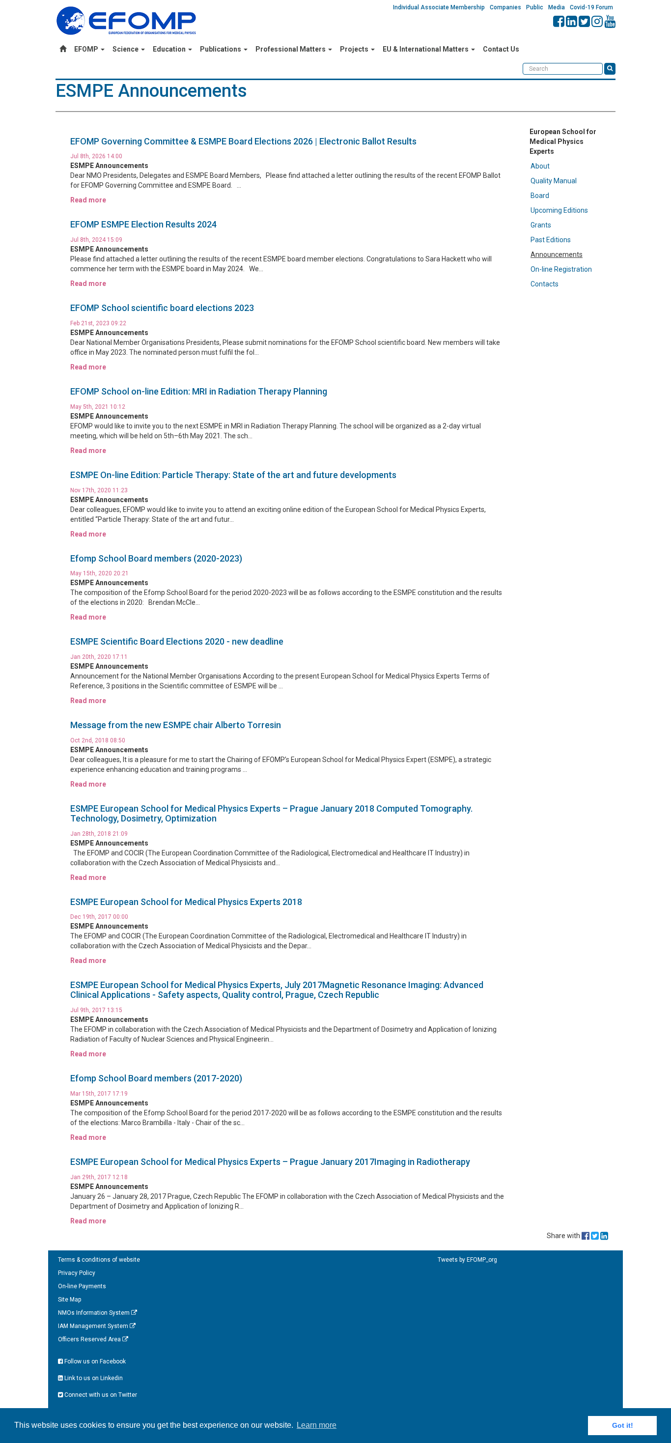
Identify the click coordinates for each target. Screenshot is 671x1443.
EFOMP (87, 49)
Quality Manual (554, 181)
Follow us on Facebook (94, 1361)
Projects (355, 49)
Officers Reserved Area (90, 1339)
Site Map (69, 1299)
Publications (221, 49)
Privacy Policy (76, 1273)
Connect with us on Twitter (100, 1394)
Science (126, 49)
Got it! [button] (622, 1425)
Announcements (557, 254)
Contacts (545, 284)
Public (534, 7)
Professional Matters (291, 49)
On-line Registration (561, 269)
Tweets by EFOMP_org (467, 1259)
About (540, 166)
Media (556, 7)
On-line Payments (82, 1286)
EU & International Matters (426, 49)
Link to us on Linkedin (93, 1378)
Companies (505, 7)
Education (170, 49)
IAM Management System (94, 1326)
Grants (541, 225)
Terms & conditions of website (99, 1259)
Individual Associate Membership (439, 7)
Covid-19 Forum (591, 7)
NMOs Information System (94, 1312)
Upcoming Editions (559, 210)
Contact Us (501, 49)
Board (540, 195)
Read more (88, 200)
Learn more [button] (316, 1425)
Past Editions (551, 240)
